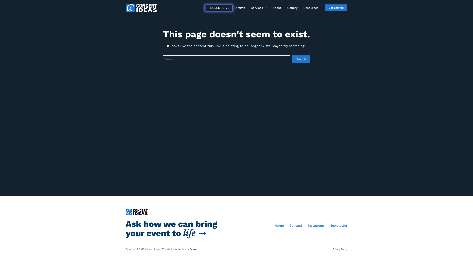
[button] (265, 8)
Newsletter (338, 225)
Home (279, 225)
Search (301, 59)
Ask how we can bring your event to (171, 228)
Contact (295, 225)
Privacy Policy (340, 249)
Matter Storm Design (185, 249)
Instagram (316, 225)
